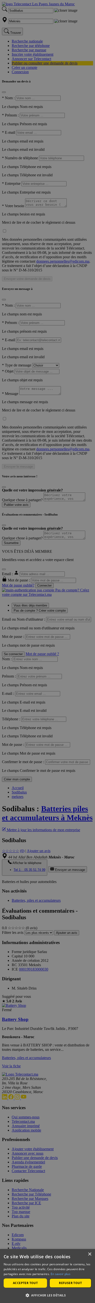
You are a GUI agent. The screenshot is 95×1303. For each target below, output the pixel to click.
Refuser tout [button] (70, 1283)
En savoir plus (60, 1274)
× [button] (89, 1254)
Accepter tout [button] (25, 1283)
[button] (47, 1295)
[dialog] (47, 1276)
